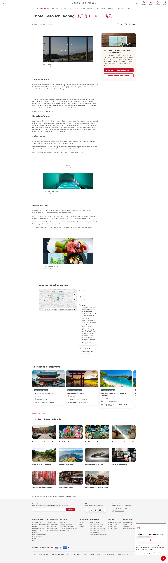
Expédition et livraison (37, 538)
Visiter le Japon (43, 8)
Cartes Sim (82, 522)
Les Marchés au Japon (93, 442)
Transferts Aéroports (65, 530)
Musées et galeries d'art (94, 464)
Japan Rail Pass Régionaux (66, 526)
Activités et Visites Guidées (114, 522)
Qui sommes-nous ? (37, 522)
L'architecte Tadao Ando (45, 111)
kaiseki (55, 211)
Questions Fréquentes (37, 536)
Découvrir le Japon (127, 522)
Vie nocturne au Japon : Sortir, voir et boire (53, 496)
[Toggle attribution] (75, 309)
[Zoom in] (74, 294)
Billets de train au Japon (66, 524)
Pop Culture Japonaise (67, 442)
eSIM (80, 524)
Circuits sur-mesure (52, 528)
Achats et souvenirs (66, 487)
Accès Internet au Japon (105, 8)
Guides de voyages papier (129, 528)
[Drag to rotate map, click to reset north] (74, 299)
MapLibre (46, 309)
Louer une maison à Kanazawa (97, 528)
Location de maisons (95, 522)
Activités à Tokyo (112, 524)
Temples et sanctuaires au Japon (44, 442)
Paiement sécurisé (129, 554)
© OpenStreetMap (69, 309)
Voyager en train (127, 526)
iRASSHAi (34, 541)
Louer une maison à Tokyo (96, 524)
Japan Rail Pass (63, 522)
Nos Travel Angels (94, 532)
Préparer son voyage (128, 524)
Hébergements (88, 8)
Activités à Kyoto (112, 526)
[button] (58, 299)
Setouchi (76, 99)
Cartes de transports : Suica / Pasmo (69, 528)
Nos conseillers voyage (53, 530)
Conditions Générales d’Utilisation (113, 554)
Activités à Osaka (112, 528)
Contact (35, 554)
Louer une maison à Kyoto (96, 526)
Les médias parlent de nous (39, 524)
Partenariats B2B (36, 530)
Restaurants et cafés (119, 464)
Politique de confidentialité (79, 554)
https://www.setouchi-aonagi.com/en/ (88, 352)
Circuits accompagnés (41, 390)
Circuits (66, 8)
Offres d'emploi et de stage (39, 534)
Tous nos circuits (51, 522)
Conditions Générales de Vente (60, 554)
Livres (129, 8)
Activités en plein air (66, 464)
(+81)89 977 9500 (86, 299)
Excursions (76, 8)
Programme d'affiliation (38, 528)
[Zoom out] (74, 297)
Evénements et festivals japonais (97, 487)
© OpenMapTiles (60, 309)
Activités (121, 8)
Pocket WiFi (82, 526)
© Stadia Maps (52, 309)
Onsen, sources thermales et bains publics (124, 442)
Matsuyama (40, 496)
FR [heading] (130, 3)
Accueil (34, 496)
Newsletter (35, 526)
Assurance (92, 554)
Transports (56, 8)
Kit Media (34, 532)
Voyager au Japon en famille (42, 487)
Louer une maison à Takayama (97, 530)
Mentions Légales (44, 554)
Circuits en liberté (51, 526)
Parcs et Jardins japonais (41, 464)
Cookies (99, 554)
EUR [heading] (136, 3)
